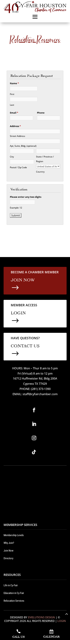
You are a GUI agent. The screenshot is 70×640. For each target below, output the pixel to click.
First (12, 94)
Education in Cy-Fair (14, 593)
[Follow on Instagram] (33, 438)
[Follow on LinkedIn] (33, 424)
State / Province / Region (45, 159)
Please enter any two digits (25, 196)
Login (61, 621)
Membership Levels (14, 535)
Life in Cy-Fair (11, 585)
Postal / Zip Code (18, 167)
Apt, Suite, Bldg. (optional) (23, 145)
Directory (8, 558)
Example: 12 (16, 207)
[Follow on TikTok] (33, 452)
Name (14, 83)
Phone (41, 112)
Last (12, 104)
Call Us (18, 636)
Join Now (8, 550)
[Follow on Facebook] (33, 410)
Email (14, 112)
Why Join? (9, 543)
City (12, 156)
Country (40, 171)
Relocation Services (14, 600)
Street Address (17, 136)
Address (15, 126)
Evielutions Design (41, 617)
